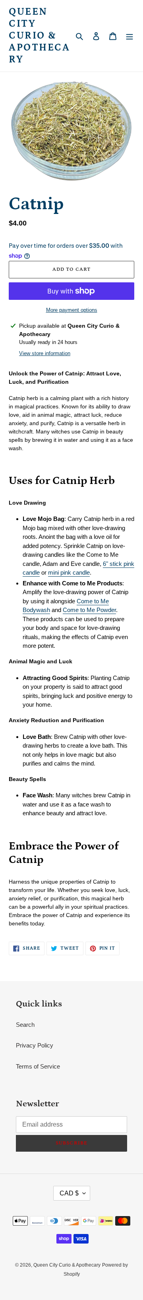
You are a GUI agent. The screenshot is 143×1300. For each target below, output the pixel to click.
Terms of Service (38, 1066)
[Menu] (129, 36)
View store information (44, 353)
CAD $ (69, 1193)
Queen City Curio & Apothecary (39, 35)
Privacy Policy (34, 1045)
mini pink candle (69, 572)
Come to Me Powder (89, 609)
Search (25, 1024)
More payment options (71, 310)
